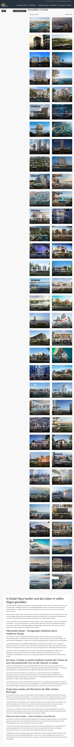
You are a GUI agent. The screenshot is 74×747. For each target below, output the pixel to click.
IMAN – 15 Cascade (36, 183)
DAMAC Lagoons (57, 285)
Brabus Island (34, 43)
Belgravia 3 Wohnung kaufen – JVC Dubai (41, 530)
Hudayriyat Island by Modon (60, 43)
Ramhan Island (34, 26)
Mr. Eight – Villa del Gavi (59, 165)
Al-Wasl (32, 337)
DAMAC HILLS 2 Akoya (58, 250)
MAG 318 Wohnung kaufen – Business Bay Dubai (43, 374)
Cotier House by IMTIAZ (37, 217)
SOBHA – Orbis (35, 148)
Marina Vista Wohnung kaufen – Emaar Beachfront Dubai (45, 565)
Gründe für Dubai (43, 5)
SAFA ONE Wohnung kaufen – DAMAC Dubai (42, 322)
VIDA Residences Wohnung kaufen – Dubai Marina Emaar (45, 391)
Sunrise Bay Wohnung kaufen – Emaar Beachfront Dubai (45, 548)
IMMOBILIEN (32, 5)
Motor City (33, 146)
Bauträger (62, 5)
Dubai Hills (56, 337)
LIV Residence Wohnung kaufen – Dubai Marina (43, 409)
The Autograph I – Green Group (61, 148)
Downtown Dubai (57, 111)
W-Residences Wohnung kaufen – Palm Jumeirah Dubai (45, 513)
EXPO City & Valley (57, 233)
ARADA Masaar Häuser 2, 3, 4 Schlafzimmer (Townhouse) (45, 270)
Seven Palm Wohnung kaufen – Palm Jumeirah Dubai (44, 496)
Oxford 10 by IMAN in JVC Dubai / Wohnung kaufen (44, 235)
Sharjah (32, 198)
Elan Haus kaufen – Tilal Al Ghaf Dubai (63, 374)
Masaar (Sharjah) (34, 268)
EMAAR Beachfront (57, 320)
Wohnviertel (54, 5)
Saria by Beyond (57, 217)
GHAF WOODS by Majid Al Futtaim (40, 165)
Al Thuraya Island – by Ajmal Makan (40, 200)
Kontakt (68, 5)
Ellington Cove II (35, 96)
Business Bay (33, 320)
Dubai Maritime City (57, 198)
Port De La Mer (57, 459)
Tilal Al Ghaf (56, 372)
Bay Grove (56, 96)
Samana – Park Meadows (37, 130)
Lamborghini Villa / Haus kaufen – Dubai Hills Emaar (44, 443)
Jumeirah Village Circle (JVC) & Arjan (61, 146)
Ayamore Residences (36, 78)
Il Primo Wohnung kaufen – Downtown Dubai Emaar (44, 478)
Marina (55, 355)
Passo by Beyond (35, 61)
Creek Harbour (57, 407)
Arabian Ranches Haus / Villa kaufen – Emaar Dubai (44, 357)
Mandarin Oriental (58, 26)
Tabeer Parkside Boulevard (37, 113)
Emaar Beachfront (22, 5)
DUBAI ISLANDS (56, 181)
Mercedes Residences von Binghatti (62, 113)
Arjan (32, 111)
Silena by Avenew (57, 61)
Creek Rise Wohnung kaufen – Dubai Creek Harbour (44, 426)
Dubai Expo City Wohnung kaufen (39, 252)
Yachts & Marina (34, 285)
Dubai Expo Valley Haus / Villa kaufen (62, 235)
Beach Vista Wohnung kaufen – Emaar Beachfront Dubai (45, 583)
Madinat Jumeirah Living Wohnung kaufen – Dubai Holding (46, 461)
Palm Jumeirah (34, 494)
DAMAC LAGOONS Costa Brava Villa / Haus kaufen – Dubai (46, 304)
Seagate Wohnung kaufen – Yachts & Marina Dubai (44, 287)
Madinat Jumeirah (34, 459)
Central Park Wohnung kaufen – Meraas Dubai (43, 339)
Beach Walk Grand (58, 78)
